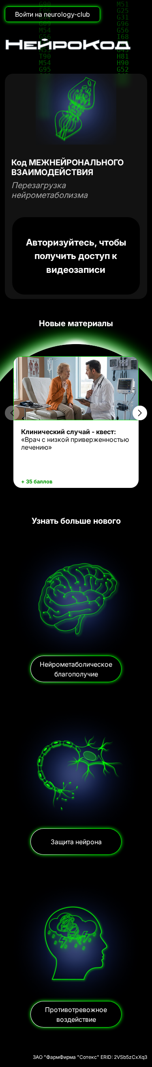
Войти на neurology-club (52, 14)
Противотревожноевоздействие (76, 1014)
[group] (76, 422)
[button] (140, 413)
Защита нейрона (76, 842)
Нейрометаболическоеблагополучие (76, 669)
